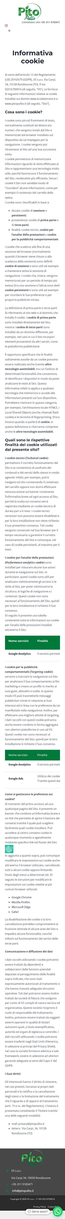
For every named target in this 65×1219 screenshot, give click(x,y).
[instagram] (6, 25)
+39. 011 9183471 (50, 22)
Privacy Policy (39, 1206)
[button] (58, 1212)
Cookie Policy (54, 1206)
